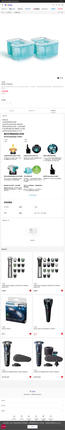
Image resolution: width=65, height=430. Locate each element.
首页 (2, 12)
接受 (32, 427)
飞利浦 (3, 82)
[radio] (1, 96)
